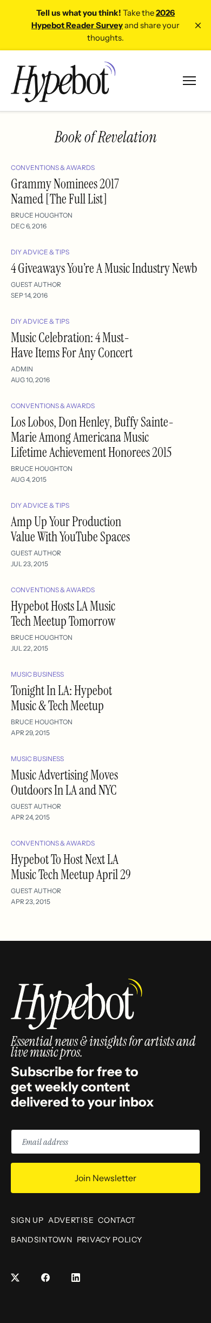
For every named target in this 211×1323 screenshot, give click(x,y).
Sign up (27, 1220)
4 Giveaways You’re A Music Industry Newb (104, 268)
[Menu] (189, 80)
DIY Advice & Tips (40, 252)
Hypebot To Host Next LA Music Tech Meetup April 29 (71, 867)
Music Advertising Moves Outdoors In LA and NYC (64, 782)
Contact (117, 1220)
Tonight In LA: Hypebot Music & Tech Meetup (61, 698)
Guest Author (36, 284)
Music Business (37, 674)
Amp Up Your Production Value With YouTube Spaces (70, 529)
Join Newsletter (105, 1178)
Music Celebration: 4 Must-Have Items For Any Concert (72, 345)
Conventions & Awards (53, 167)
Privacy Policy (109, 1240)
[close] (198, 25)
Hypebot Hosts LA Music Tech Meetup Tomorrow (63, 614)
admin (22, 369)
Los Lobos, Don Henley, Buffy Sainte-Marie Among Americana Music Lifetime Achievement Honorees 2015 (92, 437)
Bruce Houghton (41, 215)
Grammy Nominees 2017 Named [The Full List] (65, 191)
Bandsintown (41, 1240)
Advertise (71, 1220)
